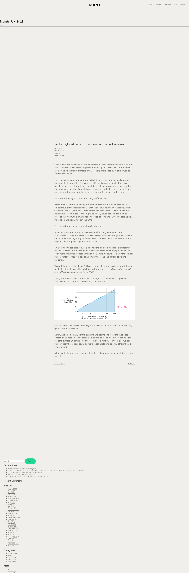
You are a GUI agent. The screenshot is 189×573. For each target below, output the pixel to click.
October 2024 (13, 512)
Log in (10, 569)
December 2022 (13, 529)
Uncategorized (13, 561)
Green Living (12, 553)
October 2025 (13, 500)
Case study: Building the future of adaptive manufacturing (28, 476)
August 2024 (12, 513)
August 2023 (12, 519)
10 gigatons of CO (88, 183)
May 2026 (11, 495)
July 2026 (11, 491)
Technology (158, 4)
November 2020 (13, 536)
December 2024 (13, 510)
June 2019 (11, 545)
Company (168, 4)
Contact (182, 4)
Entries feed (12, 571)
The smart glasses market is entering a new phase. (25, 472)
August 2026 (12, 489)
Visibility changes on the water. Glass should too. (24, 474)
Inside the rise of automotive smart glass (22, 468)
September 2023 (14, 517)
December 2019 (13, 544)
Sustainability (12, 557)
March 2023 (12, 525)
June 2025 (11, 502)
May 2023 (11, 523)
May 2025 (11, 504)
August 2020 (12, 538)
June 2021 (11, 534)
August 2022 (12, 530)
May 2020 (11, 542)
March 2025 (12, 506)
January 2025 (12, 508)
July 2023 (11, 521)
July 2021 (11, 532)
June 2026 (11, 493)
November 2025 (13, 498)
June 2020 (11, 540)
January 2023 (12, 527)
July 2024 (11, 515)
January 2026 (13, 496)
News (175, 4)
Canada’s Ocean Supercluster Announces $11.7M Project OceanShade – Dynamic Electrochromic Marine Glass (46, 470)
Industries (149, 4)
